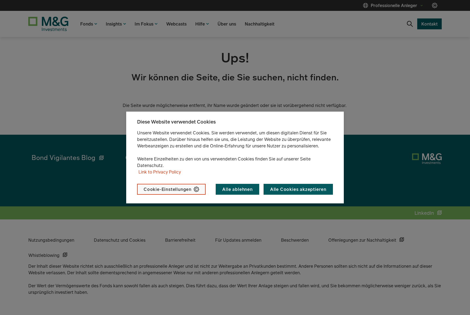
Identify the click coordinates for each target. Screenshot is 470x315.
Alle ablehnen (237, 189)
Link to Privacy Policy (159, 172)
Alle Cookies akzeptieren (298, 189)
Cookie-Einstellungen (167, 189)
